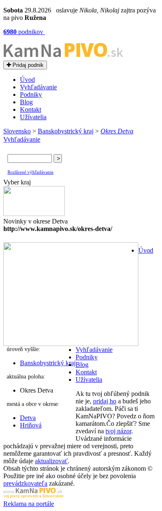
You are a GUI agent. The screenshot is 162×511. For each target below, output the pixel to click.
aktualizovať (51, 460)
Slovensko (17, 131)
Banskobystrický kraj (65, 131)
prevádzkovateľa (25, 483)
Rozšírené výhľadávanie (30, 172)
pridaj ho (104, 401)
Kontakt (30, 109)
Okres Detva (117, 131)
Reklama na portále (28, 503)
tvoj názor (118, 431)
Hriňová (31, 425)
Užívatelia (33, 116)
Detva (28, 417)
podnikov (24, 31)
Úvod (27, 79)
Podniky (31, 94)
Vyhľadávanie (38, 87)
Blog (26, 102)
